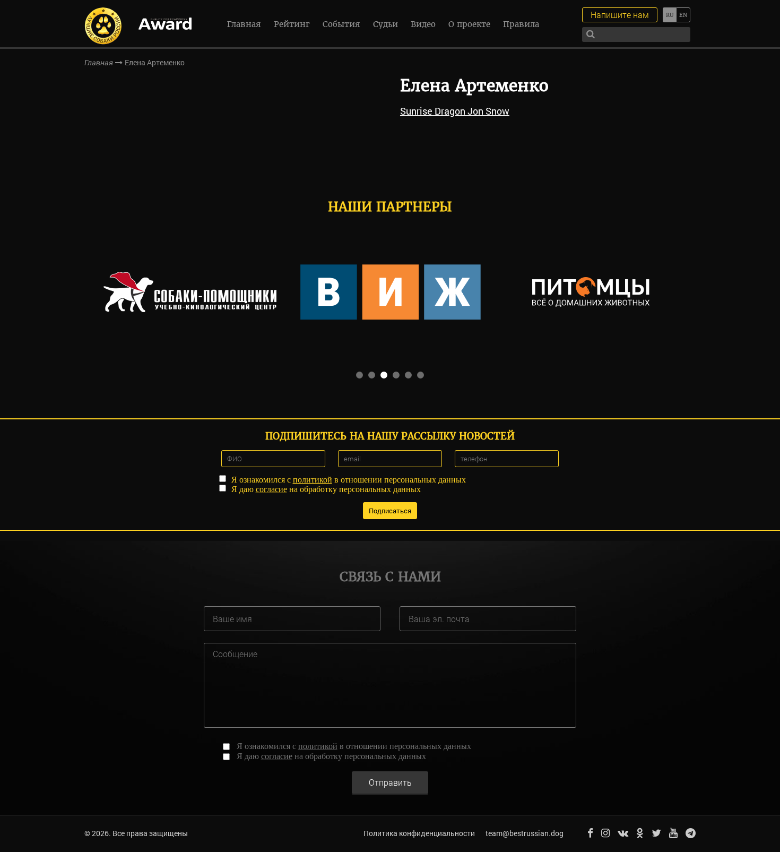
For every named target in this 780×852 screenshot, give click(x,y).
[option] (190, 292)
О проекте (469, 24)
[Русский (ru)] (669, 14)
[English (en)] (683, 14)
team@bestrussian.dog (525, 833)
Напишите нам (620, 14)
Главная (244, 24)
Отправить (390, 782)
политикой (312, 479)
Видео (423, 24)
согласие (271, 489)
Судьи (385, 24)
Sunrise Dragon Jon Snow (454, 111)
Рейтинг (292, 24)
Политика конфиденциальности (419, 833)
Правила (521, 24)
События (341, 24)
